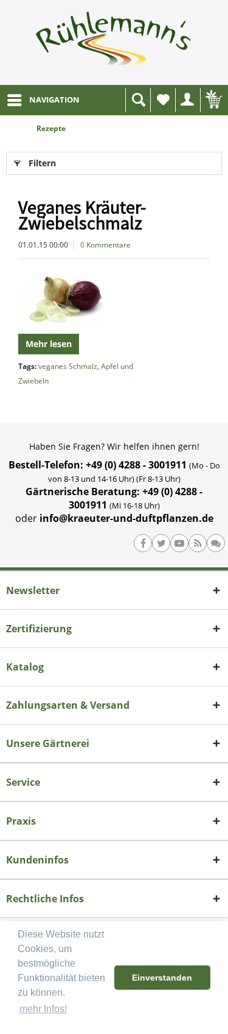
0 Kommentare (105, 245)
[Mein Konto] (188, 100)
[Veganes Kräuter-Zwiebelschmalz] (114, 299)
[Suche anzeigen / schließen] (138, 100)
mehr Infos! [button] (43, 1009)
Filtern (42, 163)
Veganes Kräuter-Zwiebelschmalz (82, 214)
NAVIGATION (54, 99)
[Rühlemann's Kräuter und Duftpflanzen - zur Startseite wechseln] (114, 42)
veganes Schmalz (67, 366)
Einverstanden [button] (162, 977)
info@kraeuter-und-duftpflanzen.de (126, 518)
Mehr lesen (49, 344)
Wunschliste (163, 100)
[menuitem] (43, 100)
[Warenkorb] (213, 100)
